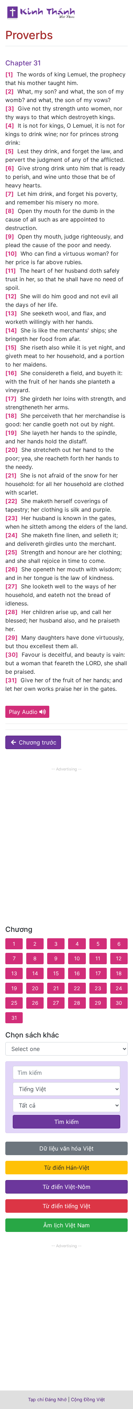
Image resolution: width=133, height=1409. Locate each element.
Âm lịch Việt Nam (66, 1225)
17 (98, 973)
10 (77, 958)
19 (14, 988)
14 (35, 973)
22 (77, 988)
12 (119, 958)
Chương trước (36, 742)
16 (77, 973)
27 (56, 1003)
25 (14, 1003)
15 (56, 973)
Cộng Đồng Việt (88, 1399)
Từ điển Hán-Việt (66, 1167)
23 (98, 988)
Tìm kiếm (66, 1121)
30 (119, 1003)
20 (35, 988)
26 (35, 1003)
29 (98, 1003)
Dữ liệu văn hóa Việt (66, 1148)
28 (77, 1003)
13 (14, 973)
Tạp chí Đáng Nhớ (47, 1399)
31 (14, 1018)
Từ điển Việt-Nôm (66, 1186)
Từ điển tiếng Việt (66, 1206)
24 (119, 988)
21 (56, 988)
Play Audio (23, 711)
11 (97, 958)
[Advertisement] (66, 840)
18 (119, 973)
